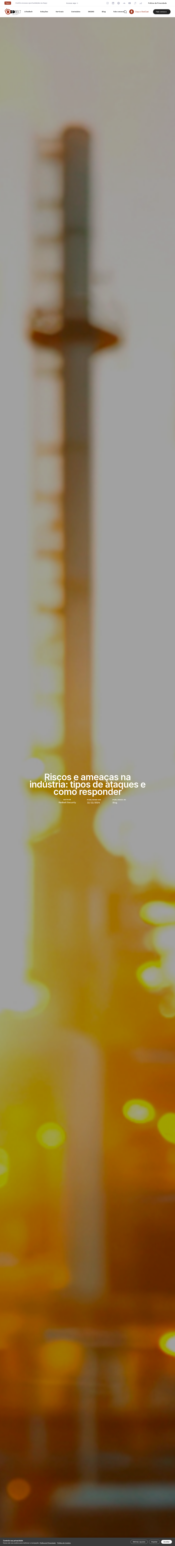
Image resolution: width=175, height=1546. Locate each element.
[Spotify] (118, 3)
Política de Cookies (64, 1543)
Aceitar (166, 1542)
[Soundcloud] (124, 3)
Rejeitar (154, 1542)
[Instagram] (107, 3)
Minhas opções (139, 1542)
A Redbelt (28, 12)
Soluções (44, 12)
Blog (104, 12)
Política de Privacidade (48, 1543)
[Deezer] (140, 3)
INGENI (91, 12)
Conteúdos (75, 12)
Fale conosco (118, 12)
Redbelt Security (67, 802)
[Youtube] (129, 3)
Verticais (60, 12)
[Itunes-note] (135, 3)
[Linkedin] (113, 3)
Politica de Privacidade (157, 3)
